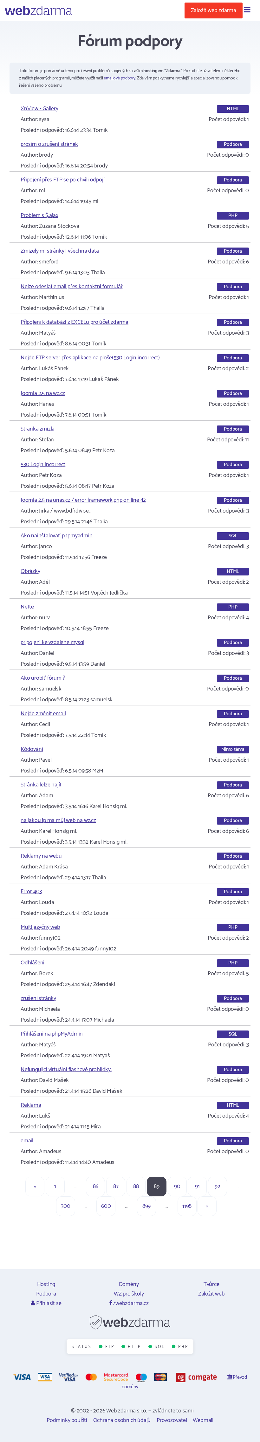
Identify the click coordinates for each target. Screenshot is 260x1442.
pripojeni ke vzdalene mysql (52, 642)
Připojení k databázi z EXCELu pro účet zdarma (74, 322)
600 (106, 1206)
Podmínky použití (67, 1420)
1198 (187, 1206)
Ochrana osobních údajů (122, 1420)
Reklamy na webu (41, 856)
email (27, 1141)
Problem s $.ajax (39, 215)
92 (217, 1186)
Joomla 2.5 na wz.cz (43, 393)
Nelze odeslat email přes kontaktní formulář (71, 286)
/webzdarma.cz (130, 1303)
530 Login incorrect (43, 464)
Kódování (32, 749)
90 (177, 1186)
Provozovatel (172, 1420)
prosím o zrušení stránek (49, 144)
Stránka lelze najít (41, 785)
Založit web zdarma (213, 10)
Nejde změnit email (43, 713)
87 (116, 1186)
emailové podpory (119, 78)
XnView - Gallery (39, 108)
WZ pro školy (129, 1294)
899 (146, 1206)
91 (197, 1186)
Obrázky (30, 571)
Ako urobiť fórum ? (43, 678)
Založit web (211, 1294)
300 (65, 1206)
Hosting (46, 1284)
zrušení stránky (38, 998)
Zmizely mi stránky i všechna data (60, 251)
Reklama (31, 1105)
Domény (129, 1284)
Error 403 (31, 891)
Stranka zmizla (38, 429)
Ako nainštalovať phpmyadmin (57, 536)
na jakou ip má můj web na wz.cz (58, 820)
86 (96, 1186)
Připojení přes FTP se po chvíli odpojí (62, 180)
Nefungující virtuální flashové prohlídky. (66, 1069)
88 (136, 1186)
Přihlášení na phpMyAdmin (52, 1034)
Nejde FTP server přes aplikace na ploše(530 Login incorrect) (90, 358)
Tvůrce (211, 1284)
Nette (27, 607)
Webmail (203, 1420)
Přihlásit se (48, 1303)
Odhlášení (32, 963)
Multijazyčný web (40, 927)
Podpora (46, 1294)
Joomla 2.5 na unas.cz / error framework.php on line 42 (83, 500)
